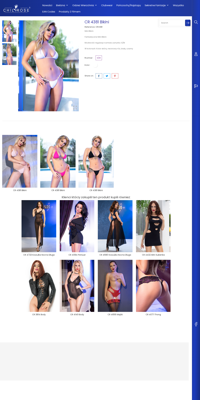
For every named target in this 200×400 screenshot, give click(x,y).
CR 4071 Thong (153, 314)
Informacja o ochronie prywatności (90, 356)
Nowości (47, 5)
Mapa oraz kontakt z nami (92, 373)
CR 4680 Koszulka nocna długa (115, 254)
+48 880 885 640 (13, 370)
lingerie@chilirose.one (16, 375)
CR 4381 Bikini (20, 190)
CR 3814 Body (39, 314)
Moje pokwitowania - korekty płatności (125, 364)
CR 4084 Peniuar (77, 254)
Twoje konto (119, 348)
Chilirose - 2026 (10, 383)
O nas (83, 361)
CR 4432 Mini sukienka (153, 254)
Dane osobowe (118, 354)
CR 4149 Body (77, 314)
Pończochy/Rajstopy (128, 5)
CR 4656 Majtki (115, 314)
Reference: (90, 27)
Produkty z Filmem (70, 11)
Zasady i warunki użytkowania (88, 367)
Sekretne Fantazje (157, 5)
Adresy (114, 370)
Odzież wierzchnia (84, 5)
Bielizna (62, 5)
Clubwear (107, 5)
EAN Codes (48, 11)
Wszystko (178, 5)
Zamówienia (117, 358)
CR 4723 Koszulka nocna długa (39, 254)
